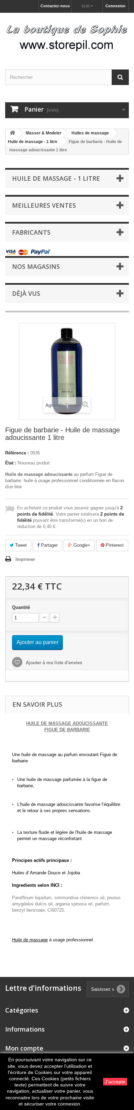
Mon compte (24, 1048)
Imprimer (25, 559)
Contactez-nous (55, 6)
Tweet (20, 545)
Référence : (17, 452)
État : (10, 462)
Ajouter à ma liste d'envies (53, 662)
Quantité (21, 607)
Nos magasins (36, 266)
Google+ (81, 545)
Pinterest (114, 545)
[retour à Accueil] (12, 133)
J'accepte (115, 1081)
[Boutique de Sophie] (67, 35)
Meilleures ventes (44, 205)
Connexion (115, 6)
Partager (49, 545)
